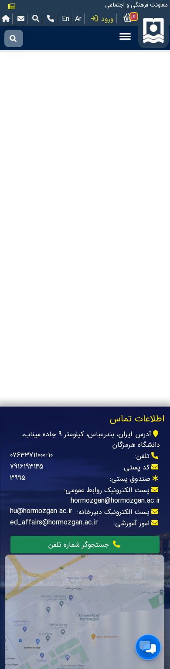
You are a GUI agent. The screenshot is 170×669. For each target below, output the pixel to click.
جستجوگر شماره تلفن (79, 544)
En (65, 19)
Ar (78, 19)
